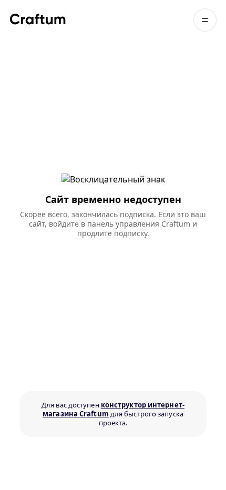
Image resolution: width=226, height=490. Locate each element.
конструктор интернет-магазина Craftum (113, 409)
